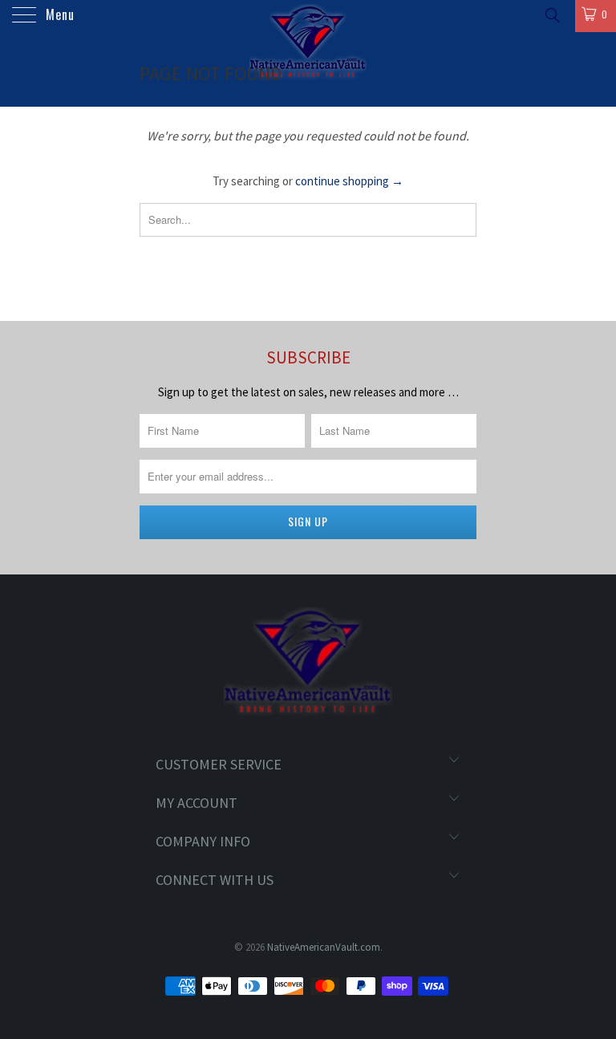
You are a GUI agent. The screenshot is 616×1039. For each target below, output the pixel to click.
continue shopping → (349, 181)
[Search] (551, 14)
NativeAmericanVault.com (323, 947)
